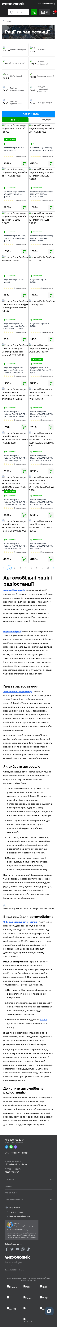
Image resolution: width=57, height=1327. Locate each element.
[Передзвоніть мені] (34, 12)
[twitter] (12, 1249)
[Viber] (15, 1147)
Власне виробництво (19, 1216)
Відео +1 (11, 140)
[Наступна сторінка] (53, 567)
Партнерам (14, 1207)
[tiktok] (28, 1249)
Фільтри (15, 120)
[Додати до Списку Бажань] (24, 127)
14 (48, 568)
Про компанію (11, 1193)
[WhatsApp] (11, 1147)
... (42, 568)
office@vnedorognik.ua (16, 1164)
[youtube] (17, 1249)
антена (43, 1019)
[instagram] (22, 1249)
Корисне (8, 1186)
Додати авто (31, 114)
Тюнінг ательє (16, 1212)
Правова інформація (14, 1199)
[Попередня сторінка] (4, 567)
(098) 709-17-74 (12, 1172)
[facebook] (6, 1249)
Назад (8, 21)
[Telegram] (6, 1147)
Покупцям (9, 1179)
